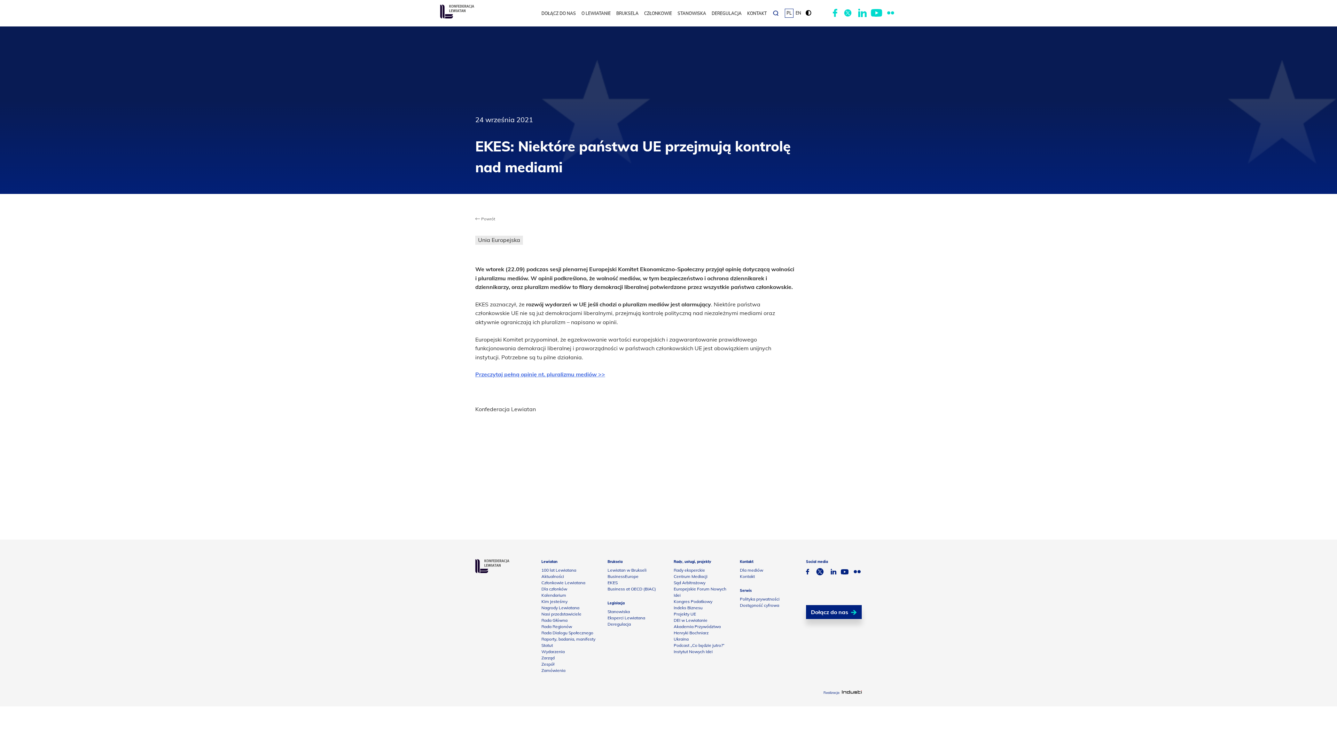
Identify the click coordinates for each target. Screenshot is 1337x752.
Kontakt (757, 13)
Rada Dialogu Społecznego (567, 632)
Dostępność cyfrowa (759, 605)
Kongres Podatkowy (693, 601)
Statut (547, 645)
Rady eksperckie (689, 570)
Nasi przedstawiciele (561, 614)
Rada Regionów (556, 626)
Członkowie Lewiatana (563, 582)
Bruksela (627, 13)
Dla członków (554, 589)
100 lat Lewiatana (558, 570)
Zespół (547, 664)
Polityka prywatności (760, 599)
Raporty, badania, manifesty (568, 639)
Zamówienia (553, 670)
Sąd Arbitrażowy (689, 582)
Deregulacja (727, 13)
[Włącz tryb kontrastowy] (808, 13)
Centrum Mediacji (690, 576)
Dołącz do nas (558, 13)
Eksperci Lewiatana (626, 617)
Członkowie (658, 13)
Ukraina (681, 639)
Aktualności (552, 576)
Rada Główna (554, 620)
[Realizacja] (852, 692)
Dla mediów (751, 570)
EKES (613, 582)
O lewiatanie (596, 13)
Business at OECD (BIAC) (632, 589)
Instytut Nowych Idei (693, 651)
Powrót (487, 218)
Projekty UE (685, 614)
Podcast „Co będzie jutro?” (699, 645)
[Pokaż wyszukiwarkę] (775, 13)
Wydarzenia (553, 651)
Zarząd (548, 657)
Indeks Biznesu (688, 607)
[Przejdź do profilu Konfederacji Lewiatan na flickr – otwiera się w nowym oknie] (890, 13)
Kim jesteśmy (554, 601)
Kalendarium (553, 595)
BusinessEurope (623, 576)
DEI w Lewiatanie (690, 620)
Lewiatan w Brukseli (627, 570)
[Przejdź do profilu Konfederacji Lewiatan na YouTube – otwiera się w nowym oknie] (876, 13)
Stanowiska (692, 13)
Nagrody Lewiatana (560, 607)
